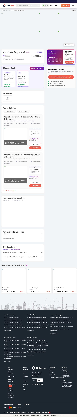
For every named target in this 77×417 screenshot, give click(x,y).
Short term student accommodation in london (60, 323)
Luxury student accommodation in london (61, 326)
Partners (25, 381)
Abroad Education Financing (11, 395)
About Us (25, 373)
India (52, 372)
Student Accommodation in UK (12, 317)
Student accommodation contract (36, 349)
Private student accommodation (36, 340)
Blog (24, 390)
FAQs (24, 387)
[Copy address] (22, 200)
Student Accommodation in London (36, 317)
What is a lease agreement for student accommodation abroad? (37, 346)
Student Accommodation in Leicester (37, 322)
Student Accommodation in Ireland (13, 325)
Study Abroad (10, 390)
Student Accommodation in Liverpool (37, 327)
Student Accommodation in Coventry (37, 320)
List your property (10, 373)
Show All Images (69, 44)
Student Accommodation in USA (12, 322)
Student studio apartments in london (60, 320)
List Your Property (55, 5)
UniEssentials (11, 384)
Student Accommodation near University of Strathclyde (15, 353)
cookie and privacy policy (55, 415)
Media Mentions (10, 380)
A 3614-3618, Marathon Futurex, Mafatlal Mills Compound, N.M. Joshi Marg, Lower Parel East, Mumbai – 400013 (67, 385)
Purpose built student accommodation (37, 343)
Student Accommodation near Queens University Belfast (14, 349)
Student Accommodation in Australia (14, 320)
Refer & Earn (11, 377)
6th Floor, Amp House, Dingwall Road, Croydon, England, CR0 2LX (67, 376)
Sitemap (27, 404)
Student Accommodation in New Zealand (15, 327)
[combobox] (28, 5)
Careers (25, 384)
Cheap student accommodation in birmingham (59, 329)
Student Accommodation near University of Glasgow (15, 341)
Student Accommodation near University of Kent (15, 345)
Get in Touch (65, 5)
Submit (40, 380)
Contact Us (25, 377)
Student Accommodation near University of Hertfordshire (15, 357)
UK (51, 370)
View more (7, 330)
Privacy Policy (8, 404)
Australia (53, 375)
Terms (19, 404)
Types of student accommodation (36, 352)
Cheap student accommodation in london (61, 317)
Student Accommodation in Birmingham (38, 325)
